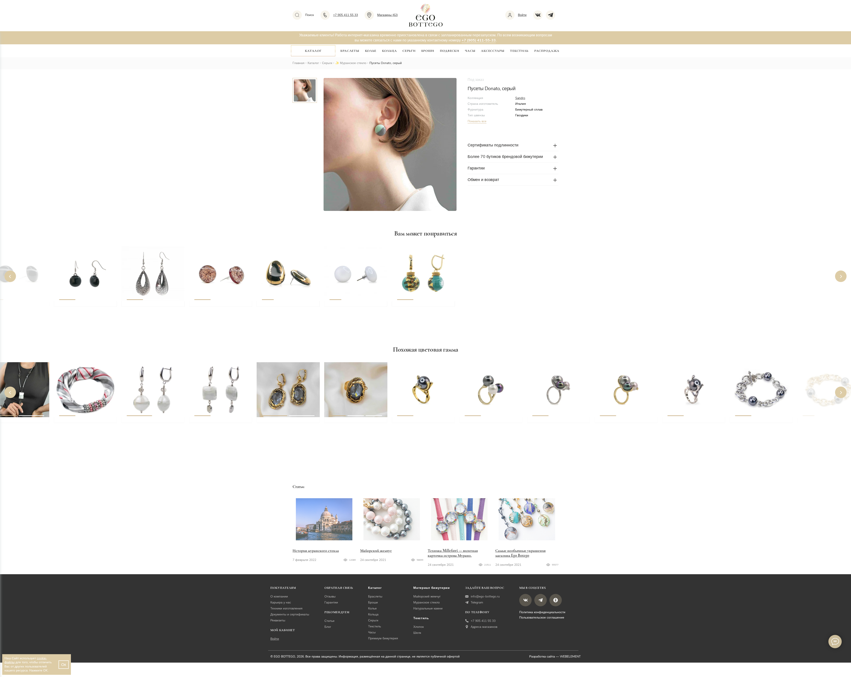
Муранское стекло (353, 63)
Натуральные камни (428, 608)
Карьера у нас (280, 602)
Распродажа (546, 51)
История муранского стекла (316, 550)
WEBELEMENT (570, 656)
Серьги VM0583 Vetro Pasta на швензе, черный (86, 308)
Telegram (477, 602)
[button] (10, 276)
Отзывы (330, 596)
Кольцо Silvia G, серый (620, 422)
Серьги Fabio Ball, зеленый (420, 306)
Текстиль (519, 51)
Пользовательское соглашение (541, 617)
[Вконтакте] (539, 15)
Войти (274, 639)
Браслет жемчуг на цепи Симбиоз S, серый (756, 424)
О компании (279, 596)
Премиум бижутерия (383, 638)
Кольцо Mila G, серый (484, 422)
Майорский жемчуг (376, 550)
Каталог (313, 51)
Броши (427, 51)
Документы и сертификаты (289, 614)
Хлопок (418, 627)
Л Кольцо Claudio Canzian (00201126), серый (353, 424)
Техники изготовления (286, 608)
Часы (470, 51)
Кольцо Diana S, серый (688, 422)
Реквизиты (277, 620)
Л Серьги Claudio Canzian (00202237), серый (284, 424)
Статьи (329, 621)
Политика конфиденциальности (542, 612)
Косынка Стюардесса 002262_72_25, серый (78, 424)
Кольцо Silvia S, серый (552, 422)
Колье (371, 51)
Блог (327, 627)
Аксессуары (492, 51)
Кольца (389, 51)
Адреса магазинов (484, 627)
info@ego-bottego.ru (485, 596)
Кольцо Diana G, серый (417, 422)
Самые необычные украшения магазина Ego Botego (520, 553)
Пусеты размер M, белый (351, 306)
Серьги (408, 51)
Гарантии (331, 602)
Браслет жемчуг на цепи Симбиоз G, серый (823, 424)
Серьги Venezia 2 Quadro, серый (222, 422)
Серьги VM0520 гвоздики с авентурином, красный (218, 308)
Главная (298, 63)
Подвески (449, 51)
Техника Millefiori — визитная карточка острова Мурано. (453, 553)
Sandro (520, 98)
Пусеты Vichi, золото (280, 306)
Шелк (417, 633)
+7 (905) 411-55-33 (479, 40)
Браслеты (349, 51)
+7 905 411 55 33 (483, 621)
